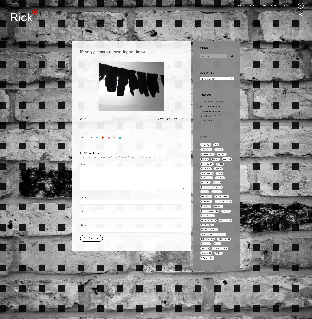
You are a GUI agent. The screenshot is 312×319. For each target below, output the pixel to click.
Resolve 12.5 (207, 225)
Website (84, 225)
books (215, 159)
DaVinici (206, 169)
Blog (287, 6)
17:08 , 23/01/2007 (168, 119)
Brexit (227, 159)
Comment (85, 164)
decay (218, 169)
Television (224, 239)
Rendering (225, 220)
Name (84, 197)
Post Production (209, 211)
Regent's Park (208, 220)
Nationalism (221, 196)
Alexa (219, 150)
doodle (220, 178)
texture (205, 244)
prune (226, 211)
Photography (270, 6)
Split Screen (207, 239)
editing (205, 182)
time (217, 244)
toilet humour (220, 248)
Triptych (206, 253)
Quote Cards (207, 216)
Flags (217, 182)
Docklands (206, 178)
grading (216, 192)
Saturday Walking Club (213, 234)
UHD (218, 253)
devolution (207, 173)
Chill (220, 164)
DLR (219, 173)
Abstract (206, 150)
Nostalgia (206, 201)
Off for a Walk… (206, 120)
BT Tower (207, 164)
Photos (205, 206)
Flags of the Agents (211, 187)
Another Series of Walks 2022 (213, 106)
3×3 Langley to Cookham (211, 116)
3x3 (205, 144)
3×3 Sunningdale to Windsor (212, 102)
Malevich (206, 196)
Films (253, 6)
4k (216, 145)
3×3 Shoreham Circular (210, 111)
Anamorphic (207, 154)
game (204, 192)
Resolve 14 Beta (209, 229)
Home (241, 6)
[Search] (231, 55)
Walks (207, 258)
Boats (204, 159)
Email (83, 211)
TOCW (205, 248)
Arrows (222, 154)
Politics (218, 206)
